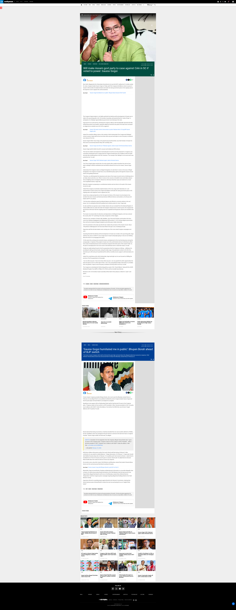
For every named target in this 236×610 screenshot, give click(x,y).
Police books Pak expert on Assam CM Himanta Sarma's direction (126, 576)
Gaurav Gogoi (96, 283)
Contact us (115, 599)
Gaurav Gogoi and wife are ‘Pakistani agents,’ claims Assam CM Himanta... (127, 533)
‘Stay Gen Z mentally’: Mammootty (106, 322)
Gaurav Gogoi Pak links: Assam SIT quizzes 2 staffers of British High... (108, 576)
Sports (114, 4)
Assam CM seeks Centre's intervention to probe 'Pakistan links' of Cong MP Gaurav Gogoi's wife (110, 130)
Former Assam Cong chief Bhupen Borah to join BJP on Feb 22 (100, 467)
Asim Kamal (90, 80)
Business (109, 4)
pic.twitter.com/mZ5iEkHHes (95, 445)
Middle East (103, 4)
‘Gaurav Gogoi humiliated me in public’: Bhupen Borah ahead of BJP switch (108, 92)
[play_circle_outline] (91, 312)
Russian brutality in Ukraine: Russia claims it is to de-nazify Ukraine (90, 323)
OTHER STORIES (85, 305)
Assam (91, 283)
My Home (85, 4)
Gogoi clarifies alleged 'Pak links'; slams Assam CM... (89, 576)
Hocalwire (127, 605)
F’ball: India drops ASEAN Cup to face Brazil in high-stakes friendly (144, 323)
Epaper (17, 1)
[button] (1, 1)
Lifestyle (134, 4)
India (90, 4)
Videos (84, 318)
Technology (127, 4)
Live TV (21, 1)
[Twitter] (129, 80)
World (93, 4)
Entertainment (120, 4)
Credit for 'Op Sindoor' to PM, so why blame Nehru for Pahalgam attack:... (146, 554)
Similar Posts (84, 516)
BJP (86, 488)
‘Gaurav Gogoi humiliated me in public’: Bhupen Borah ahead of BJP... (89, 533)
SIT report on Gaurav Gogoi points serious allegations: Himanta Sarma (89, 554)
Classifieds (26, 1)
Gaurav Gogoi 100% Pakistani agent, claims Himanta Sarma (104, 160)
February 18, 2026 (96, 448)
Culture (142, 594)
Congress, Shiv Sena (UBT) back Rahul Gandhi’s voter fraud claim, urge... (108, 554)
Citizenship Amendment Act (104, 283)
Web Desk (89, 393)
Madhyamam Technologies (116, 605)
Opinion (98, 4)
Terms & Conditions (128, 599)
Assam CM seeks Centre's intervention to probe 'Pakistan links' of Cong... (107, 533)
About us (110, 599)
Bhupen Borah (100, 488)
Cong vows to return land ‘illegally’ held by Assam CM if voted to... (126, 554)
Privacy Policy (121, 599)
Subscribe (31, 1)
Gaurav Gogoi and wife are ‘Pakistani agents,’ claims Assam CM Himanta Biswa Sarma (111, 145)
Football (139, 318)
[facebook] (127, 80)
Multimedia (139, 4)
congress (87, 283)
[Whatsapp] (131, 80)
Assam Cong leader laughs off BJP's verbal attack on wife (145, 576)
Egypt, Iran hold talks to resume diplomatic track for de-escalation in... (127, 323)
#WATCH (87, 439)
